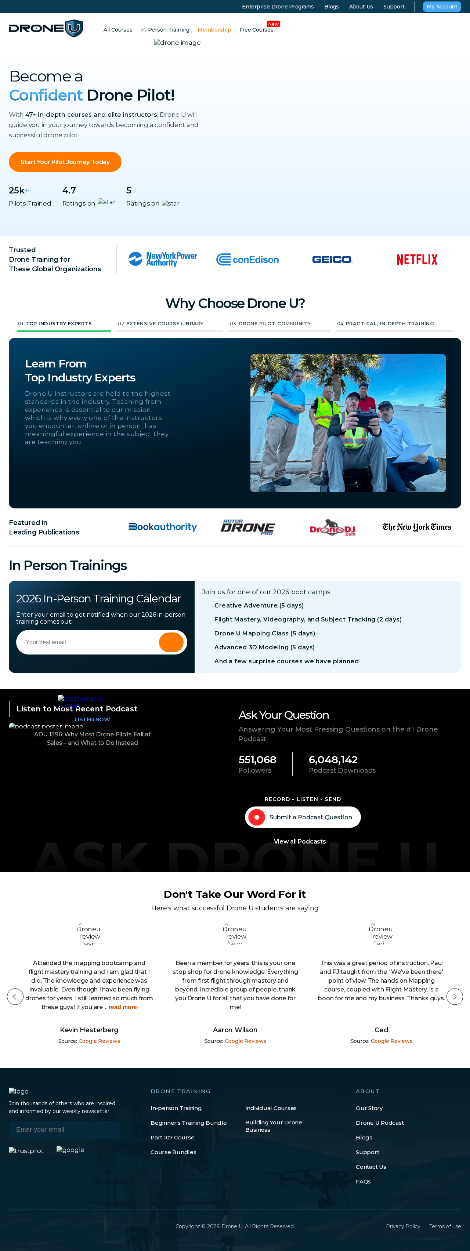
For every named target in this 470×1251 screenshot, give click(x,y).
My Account (442, 6)
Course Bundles (173, 1152)
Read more (122, 1007)
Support (393, 6)
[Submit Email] (109, 1130)
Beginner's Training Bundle (189, 1122)
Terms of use (445, 1226)
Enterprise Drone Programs (278, 6)
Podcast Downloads (342, 770)
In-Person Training (164, 29)
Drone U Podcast (380, 1122)
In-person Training (176, 1108)
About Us (361, 6)
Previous (15, 997)
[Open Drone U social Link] (12, 1226)
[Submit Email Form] (171, 642)
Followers (255, 770)
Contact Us (371, 1166)
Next (454, 997)
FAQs (363, 1181)
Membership (214, 29)
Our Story (369, 1108)
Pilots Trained (30, 203)
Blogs (331, 6)
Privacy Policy (403, 1226)
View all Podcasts (300, 841)
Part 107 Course (172, 1137)
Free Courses (256, 29)
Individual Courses (271, 1108)
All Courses (118, 29)
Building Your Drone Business (273, 1126)
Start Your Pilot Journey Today (65, 162)
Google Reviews (99, 1041)
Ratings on (79, 203)
